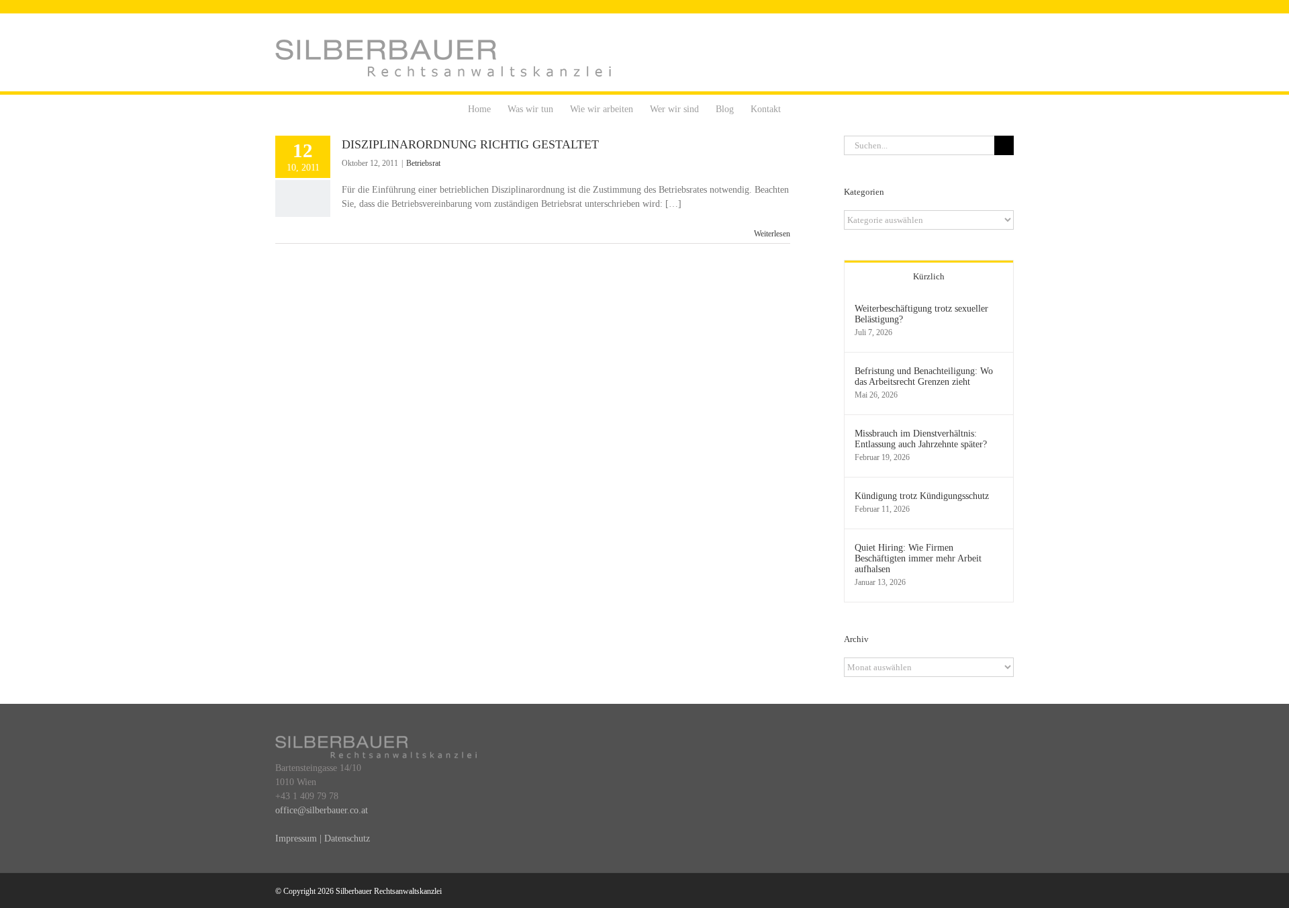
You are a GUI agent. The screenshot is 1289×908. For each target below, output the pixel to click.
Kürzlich (929, 276)
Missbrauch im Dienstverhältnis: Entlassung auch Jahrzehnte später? (921, 438)
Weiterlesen (772, 233)
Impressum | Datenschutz (322, 838)
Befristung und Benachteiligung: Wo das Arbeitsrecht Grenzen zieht (924, 376)
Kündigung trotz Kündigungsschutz (922, 496)
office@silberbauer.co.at (321, 810)
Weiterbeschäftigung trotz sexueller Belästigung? (921, 314)
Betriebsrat (423, 163)
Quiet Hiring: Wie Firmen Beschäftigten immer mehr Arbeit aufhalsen (918, 558)
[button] (801, 108)
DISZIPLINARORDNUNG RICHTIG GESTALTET (470, 144)
